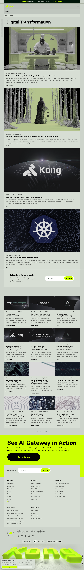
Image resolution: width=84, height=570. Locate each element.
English (26, 541)
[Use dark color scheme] (42, 541)
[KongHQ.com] (9, 6)
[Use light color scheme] (39, 541)
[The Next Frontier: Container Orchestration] (42, 412)
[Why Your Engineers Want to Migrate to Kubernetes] (42, 239)
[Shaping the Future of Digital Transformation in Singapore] (42, 178)
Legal (9, 501)
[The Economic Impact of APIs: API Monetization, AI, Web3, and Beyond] (16, 345)
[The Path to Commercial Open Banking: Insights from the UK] (42, 312)
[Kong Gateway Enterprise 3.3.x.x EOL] (16, 312)
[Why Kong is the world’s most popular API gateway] (16, 379)
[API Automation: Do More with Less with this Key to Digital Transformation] (67, 345)
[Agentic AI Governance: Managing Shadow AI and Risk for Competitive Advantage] (42, 118)
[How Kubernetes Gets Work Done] (67, 379)
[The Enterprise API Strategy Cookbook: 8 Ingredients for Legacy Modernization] (42, 57)
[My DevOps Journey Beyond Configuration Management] (67, 412)
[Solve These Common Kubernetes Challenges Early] (16, 412)
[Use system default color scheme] (35, 541)
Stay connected (11, 470)
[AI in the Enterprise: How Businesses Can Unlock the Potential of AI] (42, 345)
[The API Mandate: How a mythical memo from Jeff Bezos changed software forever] (42, 379)
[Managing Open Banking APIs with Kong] (67, 312)
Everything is (54, 541)
